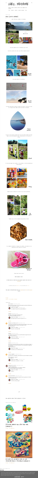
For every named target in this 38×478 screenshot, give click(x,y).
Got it (22, 476)
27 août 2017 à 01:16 (21, 307)
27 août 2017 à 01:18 (21, 379)
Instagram (18, 281)
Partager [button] (7, 428)
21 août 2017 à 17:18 (19, 365)
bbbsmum (9, 333)
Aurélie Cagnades (11, 354)
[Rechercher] (31, 3)
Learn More (17, 476)
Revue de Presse (21, 10)
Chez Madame (18, 4)
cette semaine (11, 299)
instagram (15, 299)
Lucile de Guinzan (11, 375)
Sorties (16, 10)
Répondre (9, 311)
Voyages (12, 10)
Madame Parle (18, 285)
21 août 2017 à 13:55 (18, 354)
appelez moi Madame (14, 307)
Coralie (28, 285)
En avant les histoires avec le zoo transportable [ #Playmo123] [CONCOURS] (18, 460)
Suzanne (9, 313)
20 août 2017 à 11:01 (14, 313)
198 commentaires (11, 428)
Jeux (9, 10)
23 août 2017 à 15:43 (18, 375)
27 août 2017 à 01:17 (21, 348)
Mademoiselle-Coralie (12, 365)
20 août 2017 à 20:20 (14, 333)
